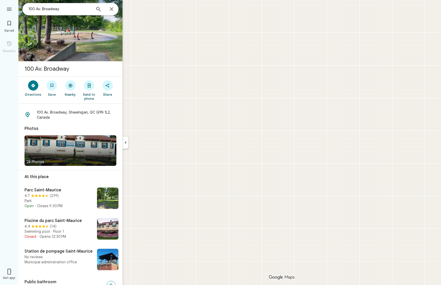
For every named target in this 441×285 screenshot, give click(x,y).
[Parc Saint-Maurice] (70, 198)
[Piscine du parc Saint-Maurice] (70, 229)
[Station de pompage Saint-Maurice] (70, 260)
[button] (70, 115)
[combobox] (60, 9)
